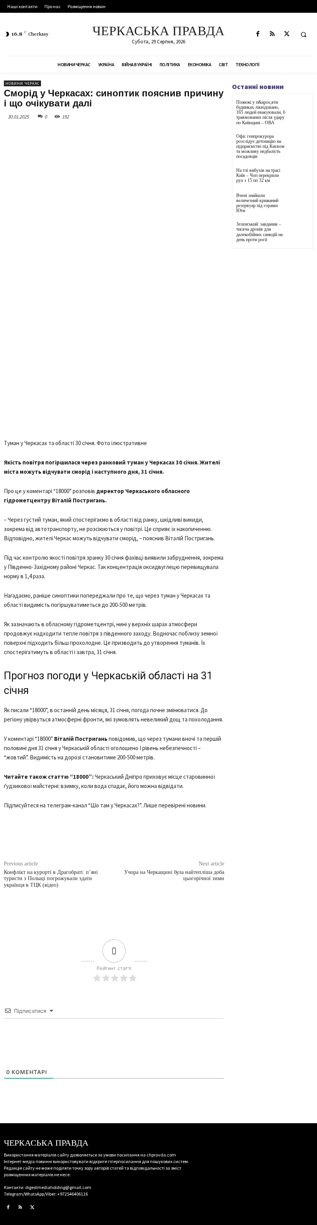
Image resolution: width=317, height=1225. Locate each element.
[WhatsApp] (113, 134)
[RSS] (272, 34)
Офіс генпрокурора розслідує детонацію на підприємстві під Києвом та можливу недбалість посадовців (260, 146)
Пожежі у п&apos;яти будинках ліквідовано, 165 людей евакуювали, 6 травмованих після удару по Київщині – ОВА (260, 112)
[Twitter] (286, 34)
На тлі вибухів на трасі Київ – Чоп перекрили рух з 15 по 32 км (258, 175)
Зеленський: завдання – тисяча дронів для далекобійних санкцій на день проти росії (259, 231)
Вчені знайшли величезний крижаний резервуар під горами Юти (257, 203)
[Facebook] (258, 34)
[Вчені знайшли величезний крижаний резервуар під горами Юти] (299, 202)
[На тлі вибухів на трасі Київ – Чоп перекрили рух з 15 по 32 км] (299, 177)
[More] (131, 134)
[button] (303, 34)
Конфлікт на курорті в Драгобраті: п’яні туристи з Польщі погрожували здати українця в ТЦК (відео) (51, 878)
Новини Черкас (22, 83)
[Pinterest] (95, 134)
